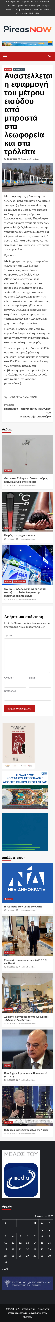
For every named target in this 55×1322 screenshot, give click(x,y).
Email (33, 678)
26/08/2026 (11, 910)
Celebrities (37, 10)
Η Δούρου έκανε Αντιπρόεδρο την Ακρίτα (26, 1130)
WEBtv (47, 10)
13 (27, 1243)
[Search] (50, 56)
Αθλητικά (19, 10)
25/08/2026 (11, 486)
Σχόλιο (8, 635)
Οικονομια (9, 952)
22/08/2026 (11, 539)
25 (13, 1256)
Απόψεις (46, 6)
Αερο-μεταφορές (32, 6)
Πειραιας (8, 1009)
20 (27, 1249)
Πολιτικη (8, 899)
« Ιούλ (5, 1269)
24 (5, 1256)
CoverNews (35, 1313)
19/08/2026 (11, 600)
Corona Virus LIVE (24, 14)
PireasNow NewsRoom (30, 159)
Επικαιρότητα (12, 2)
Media (28, 10)
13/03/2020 (12, 159)
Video (37, 14)
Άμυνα (20, 6)
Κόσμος (9, 10)
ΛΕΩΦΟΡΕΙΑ (15, 397)
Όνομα (9, 678)
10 (5, 1243)
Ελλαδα (8, 69)
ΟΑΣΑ (26, 397)
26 (20, 1256)
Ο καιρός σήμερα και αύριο (35, 414)
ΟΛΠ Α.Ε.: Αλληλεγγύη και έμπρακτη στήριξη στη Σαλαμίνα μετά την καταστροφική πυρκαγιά (25, 592)
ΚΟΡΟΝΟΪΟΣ (19, 69)
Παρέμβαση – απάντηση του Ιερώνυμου (27, 407)
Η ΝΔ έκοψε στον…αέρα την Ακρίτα (23, 906)
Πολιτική (11, 6)
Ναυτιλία (44, 2)
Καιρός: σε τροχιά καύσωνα (20, 535)
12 (20, 1243)
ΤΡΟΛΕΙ (33, 397)
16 (49, 1243)
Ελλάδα (34, 2)
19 (20, 1249)
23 (49, 1249)
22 (42, 1249)
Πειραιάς (25, 2)
